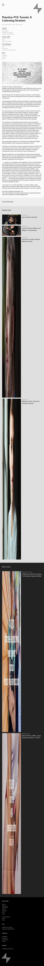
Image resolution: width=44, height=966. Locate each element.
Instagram (4, 938)
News (3, 918)
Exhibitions (5, 907)
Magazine (4, 905)
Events (4, 909)
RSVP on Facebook (7, 41)
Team (3, 920)
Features (4, 910)
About (3, 904)
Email (3, 58)
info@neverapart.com (7, 948)
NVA (3, 912)
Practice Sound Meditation (9, 50)
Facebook (4, 55)
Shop (3, 914)
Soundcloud (5, 939)
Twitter (4, 57)
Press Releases (6, 916)
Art (3, 46)
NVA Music (5, 48)
